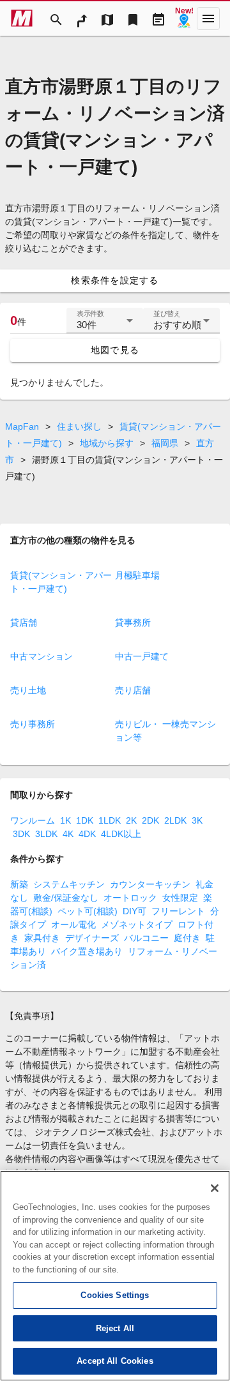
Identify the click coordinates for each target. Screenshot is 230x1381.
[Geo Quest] (184, 18)
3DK (21, 834)
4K (68, 834)
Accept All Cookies (115, 1361)
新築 (19, 884)
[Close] (215, 1188)
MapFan (22, 426)
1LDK (109, 820)
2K (131, 820)
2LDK (175, 820)
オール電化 (73, 924)
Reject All (115, 1328)
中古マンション (41, 656)
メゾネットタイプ (136, 924)
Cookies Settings (114, 1295)
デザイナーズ (92, 938)
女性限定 (180, 898)
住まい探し (79, 426)
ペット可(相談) (87, 911)
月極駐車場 (137, 575)
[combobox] (105, 325)
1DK (84, 820)
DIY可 (134, 911)
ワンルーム (32, 820)
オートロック (130, 898)
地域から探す (107, 443)
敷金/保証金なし (65, 898)
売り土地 (28, 690)
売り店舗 (133, 690)
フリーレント (178, 911)
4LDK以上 (121, 834)
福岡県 (164, 443)
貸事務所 (133, 622)
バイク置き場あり (87, 951)
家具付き (42, 938)
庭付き (187, 938)
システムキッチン (69, 884)
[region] (115, 1275)
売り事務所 (32, 724)
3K (197, 820)
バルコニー (146, 938)
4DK (87, 834)
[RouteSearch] (82, 18)
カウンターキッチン (150, 884)
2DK (150, 820)
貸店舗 (23, 622)
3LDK (46, 834)
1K (65, 820)
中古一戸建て (142, 656)
